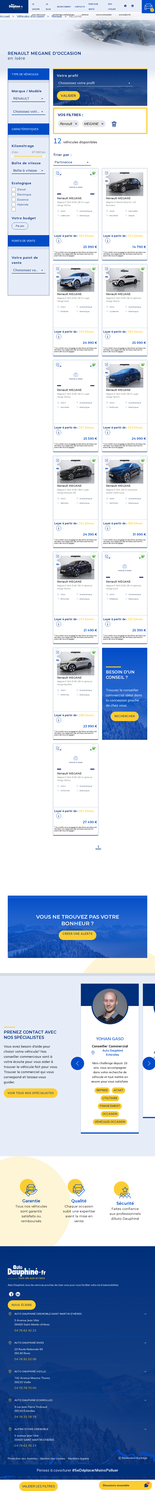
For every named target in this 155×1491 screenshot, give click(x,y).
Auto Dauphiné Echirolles (33, 1400)
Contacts (80, 7)
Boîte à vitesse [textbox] (25, 170)
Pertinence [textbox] (63, 162)
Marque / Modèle (27, 91)
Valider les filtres (38, 1486)
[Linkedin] (132, 7)
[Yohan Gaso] (110, 1006)
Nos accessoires (104, 15)
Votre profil (67, 75)
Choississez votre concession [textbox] (29, 270)
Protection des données (22, 1458)
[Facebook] (125, 7)
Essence (23, 199)
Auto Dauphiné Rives (29, 1342)
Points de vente (23, 240)
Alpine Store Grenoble (31, 1429)
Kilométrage (23, 146)
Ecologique (21, 183)
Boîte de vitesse (26, 163)
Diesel (21, 189)
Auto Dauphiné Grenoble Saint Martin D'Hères (48, 1313)
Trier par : (62, 155)
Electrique (24, 194)
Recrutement (64, 7)
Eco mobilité (124, 15)
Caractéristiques (25, 129)
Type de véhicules (25, 74)
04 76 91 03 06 (25, 1359)
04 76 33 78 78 (25, 1417)
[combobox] (28, 98)
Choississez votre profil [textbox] (76, 83)
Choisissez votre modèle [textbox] (29, 111)
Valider (68, 95)
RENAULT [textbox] (21, 98)
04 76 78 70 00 (25, 1388)
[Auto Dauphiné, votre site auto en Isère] (11, 6)
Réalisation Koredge (134, 1458)
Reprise (85, 15)
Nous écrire (22, 1305)
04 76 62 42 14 (25, 1445)
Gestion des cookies (52, 1458)
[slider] (12, 156)
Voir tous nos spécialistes (31, 1093)
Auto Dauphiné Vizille (30, 1371)
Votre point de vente (25, 260)
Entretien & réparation (63, 15)
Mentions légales (78, 1458)
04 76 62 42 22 (25, 1330)
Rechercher (124, 716)
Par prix (20, 226)
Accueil (5, 16)
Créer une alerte (78, 933)
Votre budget (24, 218)
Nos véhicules (38, 15)
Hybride (23, 204)
